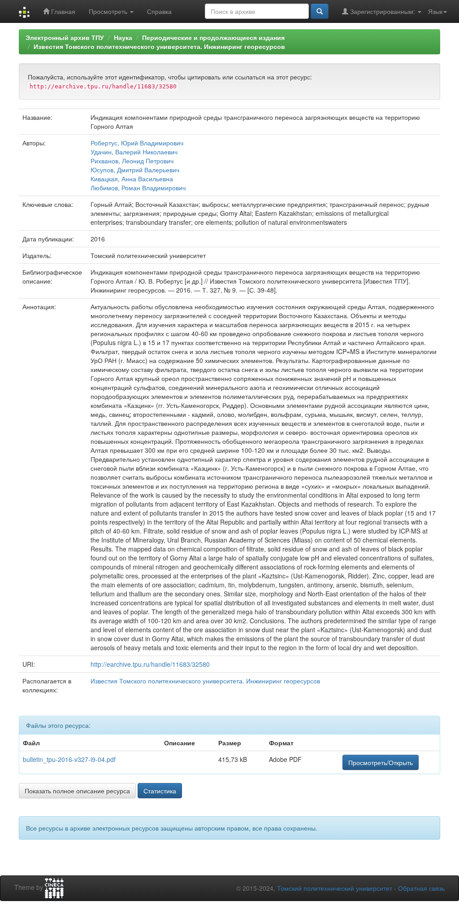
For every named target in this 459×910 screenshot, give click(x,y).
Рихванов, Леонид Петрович (132, 160)
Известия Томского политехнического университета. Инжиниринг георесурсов (159, 46)
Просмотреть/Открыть (380, 762)
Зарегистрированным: (382, 11)
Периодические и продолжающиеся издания (213, 37)
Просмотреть (109, 11)
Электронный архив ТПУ (65, 37)
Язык (435, 11)
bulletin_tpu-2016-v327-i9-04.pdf (69, 759)
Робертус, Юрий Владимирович (137, 142)
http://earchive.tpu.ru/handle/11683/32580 (150, 664)
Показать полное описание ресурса (77, 790)
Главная (62, 11)
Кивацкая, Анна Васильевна (132, 178)
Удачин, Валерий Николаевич (134, 151)
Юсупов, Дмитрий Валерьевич (135, 169)
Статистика (159, 790)
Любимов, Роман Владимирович (138, 187)
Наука (123, 37)
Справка (159, 11)
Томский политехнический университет (334, 888)
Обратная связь (421, 888)
